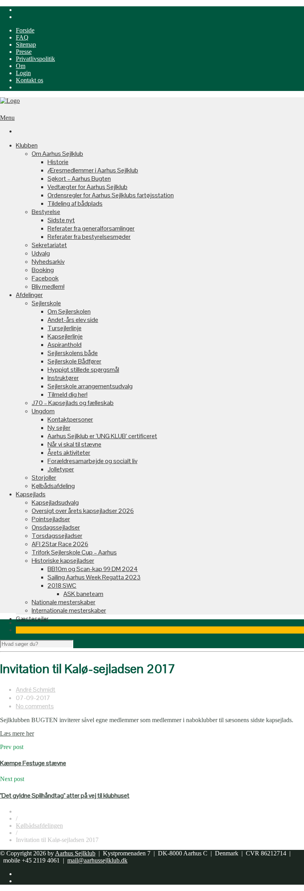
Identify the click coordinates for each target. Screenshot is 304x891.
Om (20, 65)
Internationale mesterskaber (69, 610)
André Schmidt (35, 689)
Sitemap (26, 44)
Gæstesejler (32, 619)
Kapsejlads (31, 494)
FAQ (22, 37)
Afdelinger (29, 295)
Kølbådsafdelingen (39, 825)
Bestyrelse (46, 212)
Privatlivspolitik (35, 58)
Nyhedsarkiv (48, 261)
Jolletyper (61, 469)
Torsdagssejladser (57, 536)
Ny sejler (59, 428)
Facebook (45, 278)
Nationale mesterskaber (63, 602)
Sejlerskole (46, 303)
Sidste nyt (61, 220)
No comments (35, 706)
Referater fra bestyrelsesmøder (89, 237)
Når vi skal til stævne (74, 444)
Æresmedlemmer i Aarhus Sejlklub (93, 170)
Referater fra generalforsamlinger (91, 228)
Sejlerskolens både (73, 353)
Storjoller (44, 477)
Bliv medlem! (48, 286)
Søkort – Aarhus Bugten (79, 178)
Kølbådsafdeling (53, 486)
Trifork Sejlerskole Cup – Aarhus (74, 552)
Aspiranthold (65, 345)
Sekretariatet (49, 245)
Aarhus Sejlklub (75, 853)
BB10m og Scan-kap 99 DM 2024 (93, 569)
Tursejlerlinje (65, 328)
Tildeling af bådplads (75, 203)
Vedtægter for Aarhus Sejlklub (87, 187)
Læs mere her (17, 733)
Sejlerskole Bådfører (74, 361)
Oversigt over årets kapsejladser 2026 (83, 511)
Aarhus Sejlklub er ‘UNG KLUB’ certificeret (102, 436)
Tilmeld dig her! (67, 394)
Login (23, 73)
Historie (58, 162)
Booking (43, 270)
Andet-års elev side (73, 320)
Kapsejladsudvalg (55, 502)
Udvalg (41, 253)
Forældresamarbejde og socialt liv (92, 461)
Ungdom (43, 411)
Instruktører (63, 378)
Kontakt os (29, 80)
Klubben (27, 145)
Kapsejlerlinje (65, 336)
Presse (24, 51)
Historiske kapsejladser (63, 560)
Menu (7, 117)
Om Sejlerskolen (69, 311)
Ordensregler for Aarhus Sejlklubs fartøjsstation (111, 195)
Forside (25, 30)
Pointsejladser (51, 519)
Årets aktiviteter (69, 452)
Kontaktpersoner (70, 419)
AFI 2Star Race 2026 (60, 544)
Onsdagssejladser (56, 527)
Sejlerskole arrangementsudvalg (90, 386)
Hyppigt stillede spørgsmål (83, 369)
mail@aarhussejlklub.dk (97, 860)
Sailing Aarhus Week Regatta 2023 (94, 577)
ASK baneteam (83, 594)
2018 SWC (62, 585)
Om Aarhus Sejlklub (57, 153)
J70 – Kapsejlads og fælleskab (73, 403)
